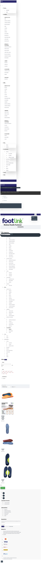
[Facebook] (4, 493)
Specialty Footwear (7, 45)
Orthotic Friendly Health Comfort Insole (2, 417)
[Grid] (3, 385)
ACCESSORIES (7, 69)
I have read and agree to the (7, 526)
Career (6, 60)
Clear (5, 359)
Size (3, 369)
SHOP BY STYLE (7, 17)
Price (3, 362)
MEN (21, 221)
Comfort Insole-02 (2, 480)
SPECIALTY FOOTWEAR (7, 121)
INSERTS (21, 223)
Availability (4, 376)
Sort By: (3, 386)
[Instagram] (4, 496)
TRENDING (6, 110)
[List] (5, 385)
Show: (13, 386)
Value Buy (6, 77)
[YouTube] (4, 498)
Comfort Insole (2, 449)
